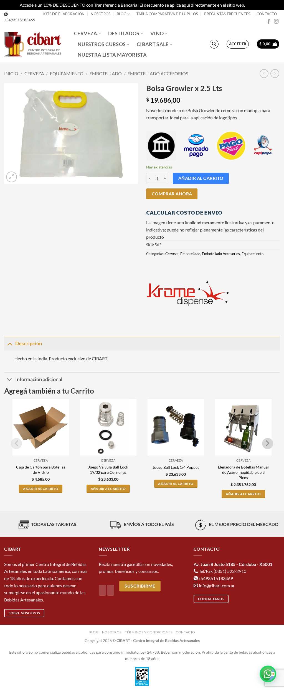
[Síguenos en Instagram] (276, 21)
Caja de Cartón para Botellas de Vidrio (40, 470)
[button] (238, 44)
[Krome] (187, 293)
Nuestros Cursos (102, 44)
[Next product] (264, 73)
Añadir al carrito (201, 178)
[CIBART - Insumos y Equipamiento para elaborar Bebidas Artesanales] (35, 44)
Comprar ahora (172, 193)
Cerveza (85, 33)
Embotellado (106, 73)
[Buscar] (214, 44)
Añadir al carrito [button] (40, 488)
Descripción (28, 343)
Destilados (124, 33)
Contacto (267, 14)
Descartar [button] (255, 4)
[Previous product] (274, 73)
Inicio (11, 73)
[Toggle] (9, 343)
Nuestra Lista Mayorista (112, 55)
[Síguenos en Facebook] (269, 21)
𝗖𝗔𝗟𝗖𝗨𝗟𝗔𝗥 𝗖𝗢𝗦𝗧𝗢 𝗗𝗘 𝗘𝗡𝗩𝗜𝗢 (184, 213)
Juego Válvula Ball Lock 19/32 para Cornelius (108, 470)
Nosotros (100, 14)
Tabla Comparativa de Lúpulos (167, 14)
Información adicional (38, 379)
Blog (121, 14)
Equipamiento (66, 73)
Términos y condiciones (148, 632)
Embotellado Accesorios (158, 73)
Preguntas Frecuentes (227, 14)
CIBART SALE (153, 44)
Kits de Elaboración (64, 14)
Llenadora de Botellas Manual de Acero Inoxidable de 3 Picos (243, 472)
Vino (157, 33)
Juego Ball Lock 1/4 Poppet (176, 467)
